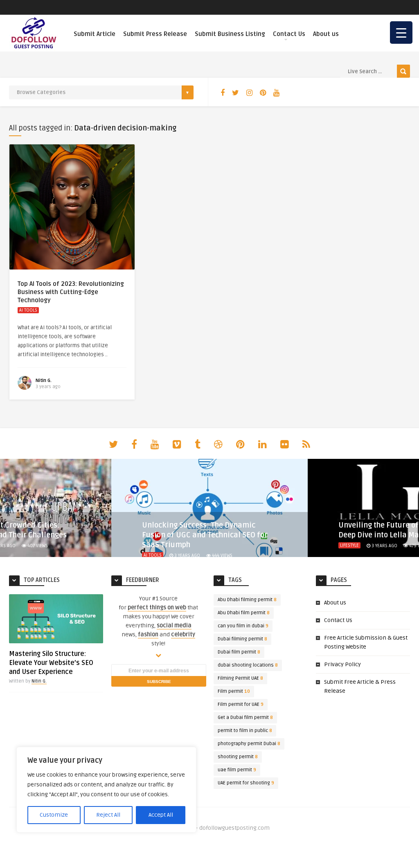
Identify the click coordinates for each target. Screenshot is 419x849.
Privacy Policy (342, 664)
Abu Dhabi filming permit (247, 600)
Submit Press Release (155, 34)
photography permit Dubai (249, 744)
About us (326, 34)
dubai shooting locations (248, 665)
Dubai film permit (239, 652)
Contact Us (289, 34)
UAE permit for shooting (246, 783)
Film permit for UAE (241, 704)
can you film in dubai (243, 626)
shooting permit (238, 757)
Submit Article (94, 34)
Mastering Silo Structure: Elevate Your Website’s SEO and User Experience (51, 663)
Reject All (108, 814)
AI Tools (28, 310)
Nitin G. (44, 380)
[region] (106, 790)
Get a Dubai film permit (245, 717)
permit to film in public (245, 731)
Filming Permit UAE (240, 678)
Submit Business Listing (230, 34)
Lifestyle (349, 545)
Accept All (161, 814)
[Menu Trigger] (401, 32)
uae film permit (237, 770)
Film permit (234, 691)
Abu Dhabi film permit (244, 613)
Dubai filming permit (242, 639)
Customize (54, 814)
